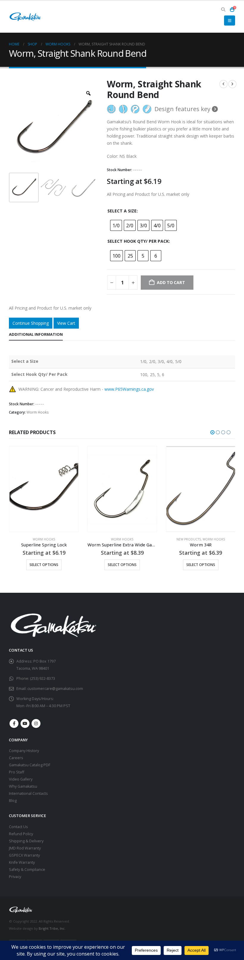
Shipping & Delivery (26, 841)
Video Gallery (20, 779)
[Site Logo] (25, 17)
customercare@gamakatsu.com (55, 688)
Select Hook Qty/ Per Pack (138, 241)
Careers (16, 757)
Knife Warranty (22, 862)
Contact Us (18, 826)
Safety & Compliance (27, 869)
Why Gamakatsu (23, 786)
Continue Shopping (30, 323)
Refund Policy (21, 833)
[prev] (223, 84)
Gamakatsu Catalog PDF (29, 764)
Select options (43, 564)
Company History (24, 750)
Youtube (25, 723)
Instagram (36, 723)
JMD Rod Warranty (25, 848)
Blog (13, 800)
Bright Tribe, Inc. (52, 928)
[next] (232, 84)
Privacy (15, 876)
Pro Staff (16, 772)
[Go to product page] (43, 489)
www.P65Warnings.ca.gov (129, 389)
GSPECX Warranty (24, 855)
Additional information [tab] (36, 334)
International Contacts (28, 793)
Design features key (183, 109)
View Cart (66, 323)
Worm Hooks (37, 412)
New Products (110, 539)
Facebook (14, 723)
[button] (223, 9)
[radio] (116, 225)
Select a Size (122, 211)
